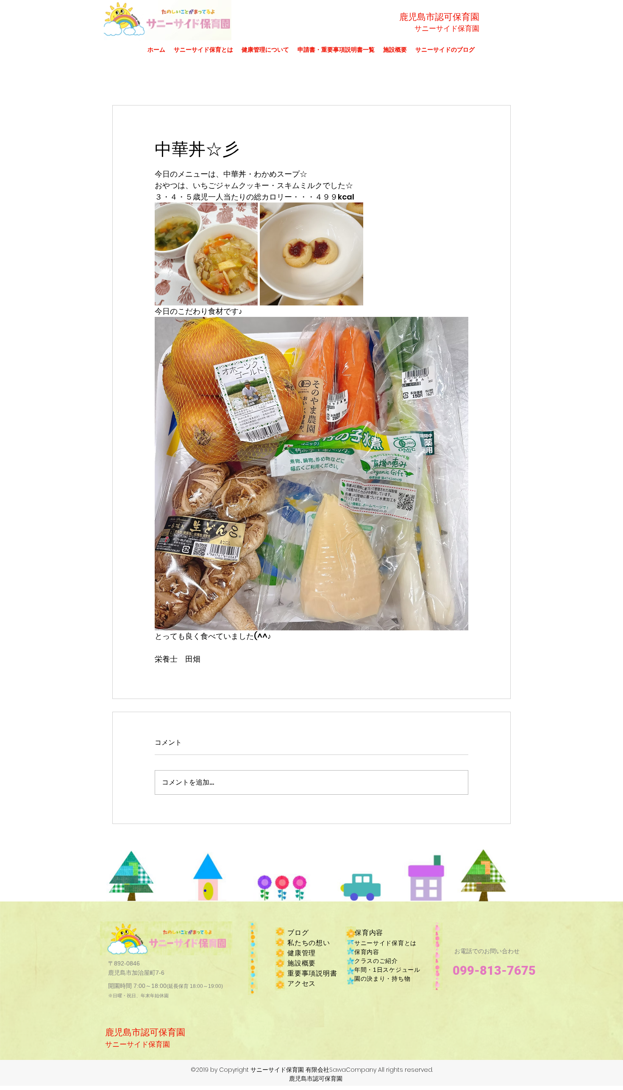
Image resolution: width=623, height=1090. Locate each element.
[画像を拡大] (206, 253)
